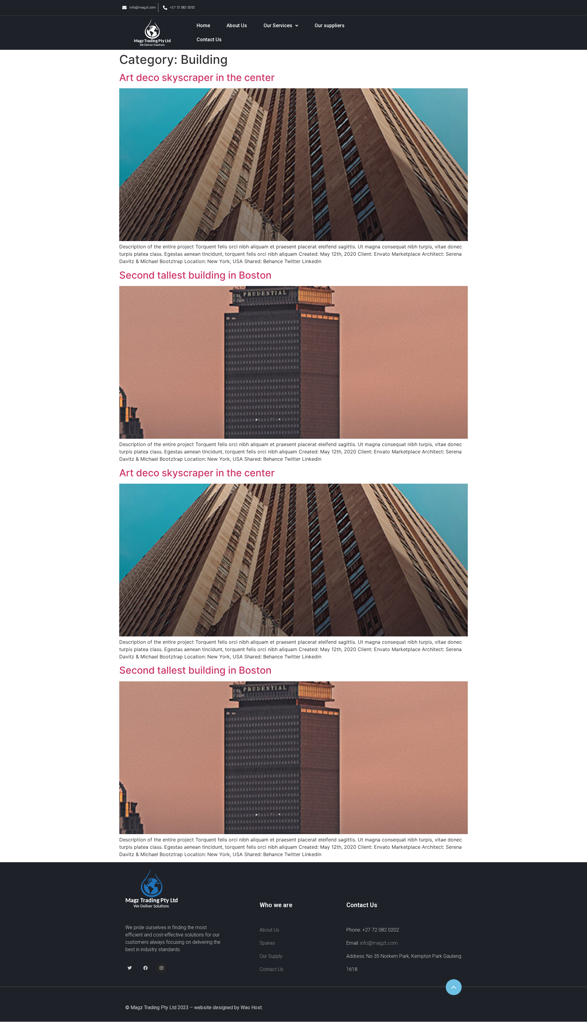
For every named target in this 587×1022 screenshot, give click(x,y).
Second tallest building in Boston (195, 275)
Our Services (278, 25)
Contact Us (209, 39)
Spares (267, 943)
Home (203, 25)
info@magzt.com (379, 943)
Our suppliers (330, 25)
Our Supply (271, 956)
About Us (237, 25)
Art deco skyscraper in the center (197, 77)
